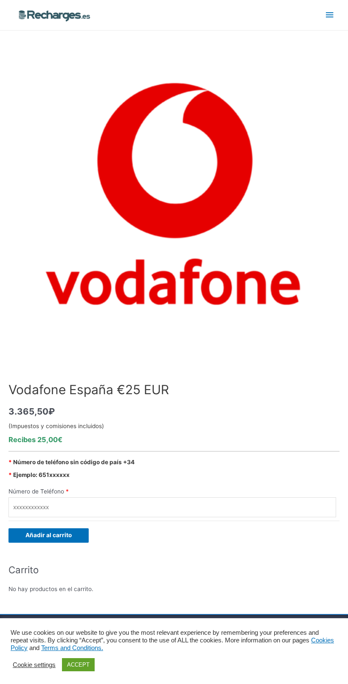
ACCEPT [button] (78, 665)
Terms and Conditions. (72, 648)
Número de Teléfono (36, 491)
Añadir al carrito (48, 535)
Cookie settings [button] (34, 665)
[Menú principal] (330, 15)
